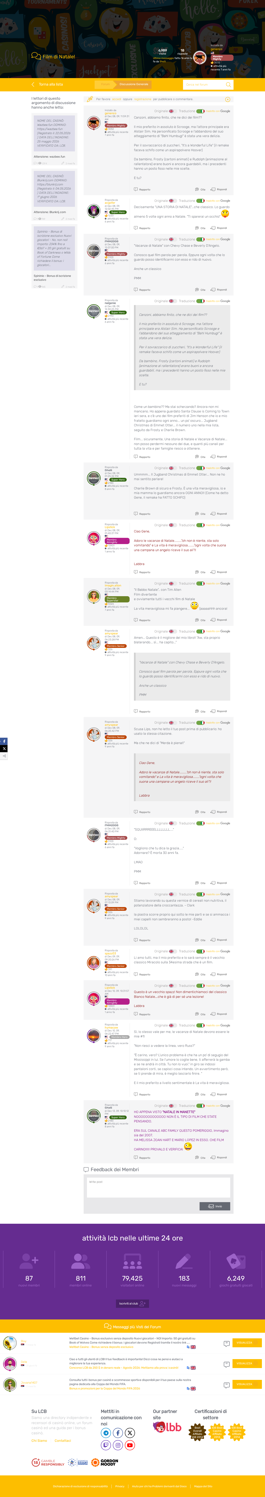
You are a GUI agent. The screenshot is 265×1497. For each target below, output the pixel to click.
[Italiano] (200, 111)
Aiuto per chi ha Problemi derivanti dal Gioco (159, 1486)
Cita (202, 189)
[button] (191, 1347)
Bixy (23, 1341)
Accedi (116, 99)
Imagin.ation (113, 585)
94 (226, 1384)
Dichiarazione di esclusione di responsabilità (80, 1486)
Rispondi (221, 189)
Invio (219, 1206)
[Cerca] (229, 85)
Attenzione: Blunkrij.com (50, 212)
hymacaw (111, 1027)
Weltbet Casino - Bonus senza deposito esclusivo (101, 1347)
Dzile (24, 1362)
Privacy (119, 1486)
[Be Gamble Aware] (78, 1462)
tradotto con (213, 111)
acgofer (110, 203)
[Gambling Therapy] (104, 1462)
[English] (173, 111)
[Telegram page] (106, 1433)
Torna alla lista (51, 84)
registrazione (142, 99)
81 (227, 1363)
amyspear (111, 633)
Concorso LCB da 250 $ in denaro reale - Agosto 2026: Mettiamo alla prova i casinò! (123, 1367)
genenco (216, 49)
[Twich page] (106, 1445)
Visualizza (244, 1342)
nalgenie (110, 303)
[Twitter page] (130, 1433)
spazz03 (110, 953)
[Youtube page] (130, 1445)
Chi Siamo (39, 1441)
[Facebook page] (118, 1433)
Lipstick (110, 527)
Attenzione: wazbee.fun (49, 156)
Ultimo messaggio (164, 58)
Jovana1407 (29, 1382)
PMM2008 (111, 241)
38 (226, 1343)
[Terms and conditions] (48, 1462)
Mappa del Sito (203, 1486)
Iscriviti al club (128, 1303)
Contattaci (63, 1441)
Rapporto (144, 189)
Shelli (163, 61)
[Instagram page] (118, 1445)
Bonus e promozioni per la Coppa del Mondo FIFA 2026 (104, 1388)
